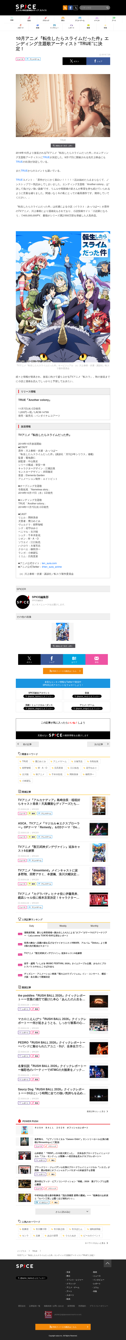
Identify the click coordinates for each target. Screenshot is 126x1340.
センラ (25, 1235)
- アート (68, 1291)
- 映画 (67, 1298)
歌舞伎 (25, 1229)
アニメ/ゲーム (60, 761)
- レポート (96, 1283)
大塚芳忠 (78, 761)
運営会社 (22, 1305)
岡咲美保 (74, 774)
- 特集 (94, 1291)
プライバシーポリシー (99, 1305)
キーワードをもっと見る (95, 1243)
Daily (31, 925)
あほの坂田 (52, 1235)
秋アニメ (40, 774)
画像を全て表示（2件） (64, 145)
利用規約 (82, 1305)
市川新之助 (59, 1229)
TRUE (46, 157)
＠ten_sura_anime (52, 566)
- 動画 (94, 1272)
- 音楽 (67, 1272)
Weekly (63, 925)
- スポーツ (69, 1295)
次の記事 (98, 744)
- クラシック (70, 1283)
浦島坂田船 (95, 1229)
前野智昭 (26, 767)
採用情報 (71, 1305)
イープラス (21, 1251)
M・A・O (42, 767)
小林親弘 (26, 780)
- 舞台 (67, 1275)
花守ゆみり (91, 767)
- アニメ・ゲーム (72, 1287)
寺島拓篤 (94, 761)
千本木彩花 (57, 774)
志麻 (38, 1235)
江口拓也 (74, 767)
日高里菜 (58, 767)
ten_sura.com (49, 563)
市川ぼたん (77, 1229)
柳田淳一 (89, 774)
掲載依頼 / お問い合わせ (54, 1305)
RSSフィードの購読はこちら (64, 671)
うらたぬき (70, 1235)
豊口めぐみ (40, 761)
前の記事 (27, 744)
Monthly (94, 925)
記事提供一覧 (34, 1305)
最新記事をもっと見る (96, 1111)
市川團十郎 (41, 1229)
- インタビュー (98, 1279)
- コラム (95, 1287)
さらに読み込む (63, 1211)
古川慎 (25, 774)
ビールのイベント (91, 1235)
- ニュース (96, 1275)
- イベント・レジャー (74, 1279)
